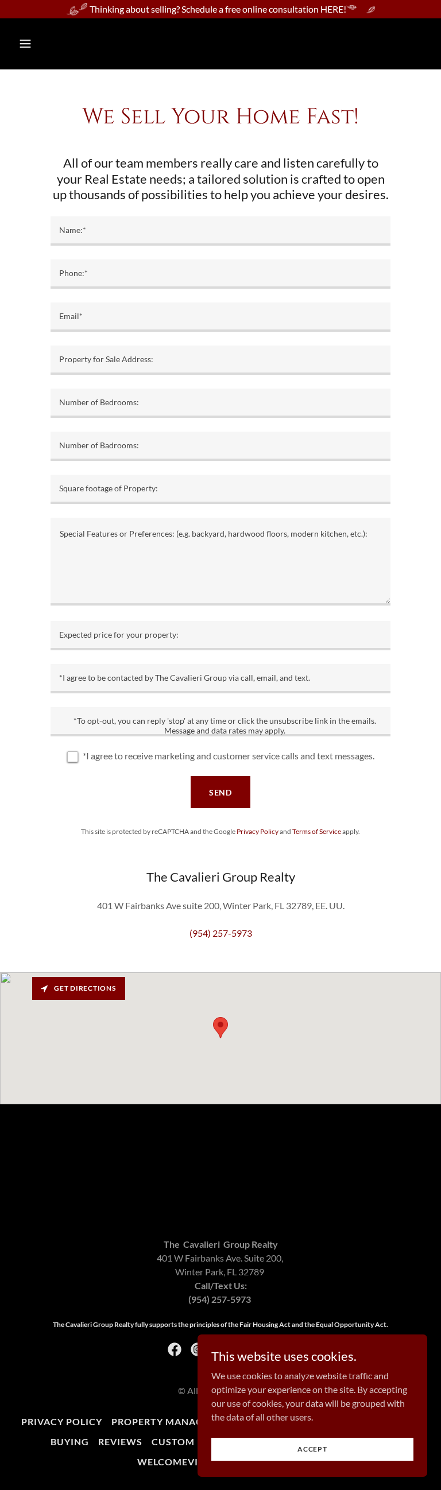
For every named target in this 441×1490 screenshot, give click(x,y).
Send (221, 792)
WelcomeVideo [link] (178, 1461)
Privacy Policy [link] (257, 831)
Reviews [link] (120, 1441)
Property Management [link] (174, 1421)
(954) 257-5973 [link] (220, 933)
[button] (61, 43)
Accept (312, 1449)
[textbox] (220, 231)
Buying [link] (70, 1441)
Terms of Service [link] (316, 831)
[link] (174, 1349)
